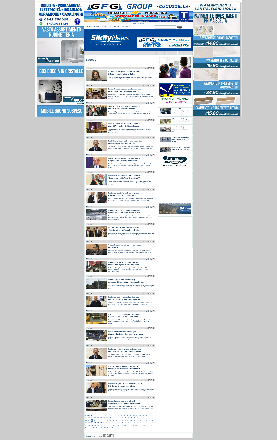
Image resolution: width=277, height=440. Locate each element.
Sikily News (99, 436)
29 (104, 418)
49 (94, 420)
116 (101, 428)
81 (122, 423)
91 (152, 423)
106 (133, 425)
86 (137, 423)
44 (149, 418)
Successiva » (118, 428)
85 (134, 423)
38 (131, 418)
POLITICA (91, 60)
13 (124, 415)
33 (116, 418)
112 (86, 428)
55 (113, 420)
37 (128, 418)
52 (104, 420)
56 (116, 420)
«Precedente (88, 415)
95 (95, 425)
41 (140, 418)
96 (98, 425)
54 (110, 420)
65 (143, 420)
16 (133, 415)
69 (86, 423)
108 (140, 425)
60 (128, 420)
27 (98, 418)
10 (115, 415)
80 (119, 423)
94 (92, 425)
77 (110, 423)
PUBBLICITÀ (97, 26)
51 (100, 420)
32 (113, 418)
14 (127, 415)
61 (131, 420)
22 (152, 415)
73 (98, 423)
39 (134, 418)
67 (149, 420)
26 (95, 418)
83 (128, 423)
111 (151, 425)
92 (86, 425)
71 (92, 423)
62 (134, 420)
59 (125, 420)
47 (89, 420)
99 (107, 425)
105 (129, 425)
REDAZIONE (88, 26)
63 (137, 420)
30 (107, 418)
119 (112, 428)
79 (116, 423)
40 (137, 418)
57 (119, 420)
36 (125, 418)
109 (144, 425)
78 (113, 423)
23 (86, 418)
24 (89, 418)
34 (119, 418)
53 (107, 420)
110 (147, 425)
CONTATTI (104, 26)
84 (131, 423)
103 (121, 425)
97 (101, 425)
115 (97, 428)
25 (92, 418)
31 (110, 418)
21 (149, 415)
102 (118, 425)
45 (152, 418)
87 (140, 423)
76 (107, 423)
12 (121, 415)
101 (114, 425)
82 (125, 423)
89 (146, 423)
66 (146, 420)
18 (140, 415)
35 (122, 418)
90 (149, 423)
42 (143, 418)
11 (118, 415)
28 (101, 418)
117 (105, 428)
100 (110, 425)
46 (86, 420)
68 (152, 420)
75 (104, 423)
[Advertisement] (175, 184)
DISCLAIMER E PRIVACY (127, 26)
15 (130, 415)
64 (140, 420)
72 (95, 423)
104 (125, 425)
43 (146, 418)
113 (90, 428)
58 (122, 420)
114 (94, 428)
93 (89, 425)
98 (104, 425)
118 (108, 428)
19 (143, 415)
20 (146, 415)
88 (143, 423)
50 (97, 420)
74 (101, 423)
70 (89, 423)
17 (137, 415)
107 (136, 425)
